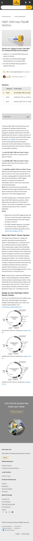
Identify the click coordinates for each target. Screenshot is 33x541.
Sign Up (5, 457)
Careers (4, 509)
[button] (29, 7)
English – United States (22, 534)
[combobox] (13, 7)
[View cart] (30, 2)
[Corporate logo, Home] (16, 2)
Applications (5, 486)
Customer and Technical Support (10, 468)
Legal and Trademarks (7, 526)
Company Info (5, 499)
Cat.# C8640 (11, 139)
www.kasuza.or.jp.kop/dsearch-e (12, 307)
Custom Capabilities (7, 489)
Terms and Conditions (7, 528)
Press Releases (6, 507)
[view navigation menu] (2, 2)
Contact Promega (6, 465)
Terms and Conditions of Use (14, 231)
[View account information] (26, 2)
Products (4, 483)
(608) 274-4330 (6, 476)
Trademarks (17, 528)
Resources (5, 491)
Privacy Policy (17, 526)
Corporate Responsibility (8, 504)
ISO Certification (6, 501)
